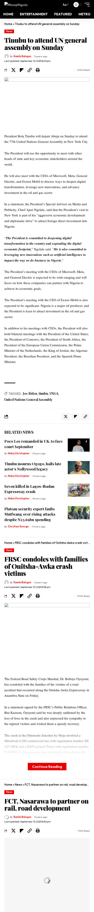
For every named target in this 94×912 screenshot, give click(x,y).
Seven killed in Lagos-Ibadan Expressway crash (29, 489)
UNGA (54, 393)
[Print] (37, 70)
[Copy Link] (29, 70)
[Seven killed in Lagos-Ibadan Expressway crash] (79, 490)
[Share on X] (13, 70)
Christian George (18, 526)
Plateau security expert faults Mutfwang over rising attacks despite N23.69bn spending (29, 514)
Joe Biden (30, 393)
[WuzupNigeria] (16, 4)
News (9, 31)
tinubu (43, 393)
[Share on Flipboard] (21, 70)
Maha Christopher (19, 453)
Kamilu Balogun (22, 56)
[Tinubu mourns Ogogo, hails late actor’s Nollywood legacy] (79, 467)
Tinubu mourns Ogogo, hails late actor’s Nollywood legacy (32, 466)
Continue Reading (47, 766)
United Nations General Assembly (28, 400)
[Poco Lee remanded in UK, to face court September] (79, 445)
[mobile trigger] (86, 4)
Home (8, 24)
